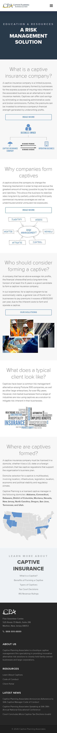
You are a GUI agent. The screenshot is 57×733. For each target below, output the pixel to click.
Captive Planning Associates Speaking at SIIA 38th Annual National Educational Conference (26, 708)
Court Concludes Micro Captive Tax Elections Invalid (27, 714)
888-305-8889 (13, 631)
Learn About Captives (13, 675)
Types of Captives (28, 584)
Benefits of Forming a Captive (28, 580)
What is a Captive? (29, 575)
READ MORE (28, 117)
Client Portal (8, 684)
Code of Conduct (11, 679)
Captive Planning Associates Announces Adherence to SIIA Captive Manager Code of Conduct (28, 700)
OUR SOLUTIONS (28, 312)
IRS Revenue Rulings (29, 593)
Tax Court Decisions (28, 589)
